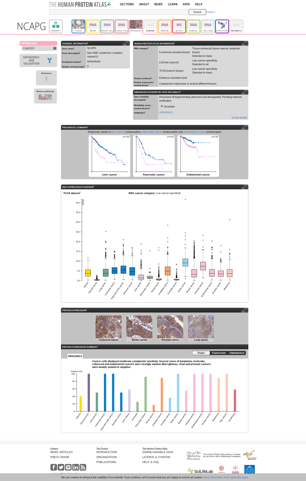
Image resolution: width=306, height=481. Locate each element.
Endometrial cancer (197, 155)
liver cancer (118, 132)
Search (197, 12)
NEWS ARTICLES (61, 452)
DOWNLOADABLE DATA (157, 452)
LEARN (173, 4)
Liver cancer (109, 155)
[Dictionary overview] (46, 79)
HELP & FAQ (150, 462)
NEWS (158, 4)
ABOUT (144, 4)
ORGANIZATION (106, 457)
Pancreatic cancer (153, 155)
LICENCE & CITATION (156, 457)
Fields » (210, 12)
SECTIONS (127, 4)
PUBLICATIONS (106, 462)
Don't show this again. (236, 477)
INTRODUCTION (106, 452)
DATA (186, 4)
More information (213, 477)
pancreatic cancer (152, 132)
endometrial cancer (194, 132)
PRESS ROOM (59, 457)
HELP (199, 4)
